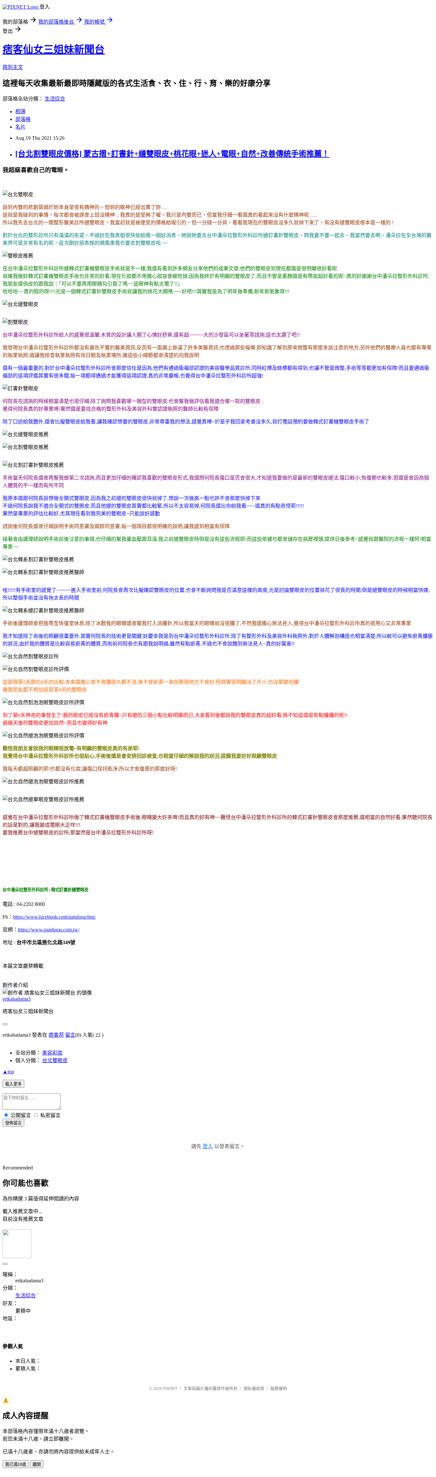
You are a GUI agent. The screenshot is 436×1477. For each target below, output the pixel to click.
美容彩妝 (52, 1053)
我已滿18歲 (15, 1464)
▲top (8, 1071)
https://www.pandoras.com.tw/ (48, 929)
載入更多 (13, 1084)
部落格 (23, 119)
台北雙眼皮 (55, 1060)
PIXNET (170, 1388)
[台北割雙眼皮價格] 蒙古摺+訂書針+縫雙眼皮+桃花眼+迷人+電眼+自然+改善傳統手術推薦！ (172, 154)
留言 (70, 1035)
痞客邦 (56, 1035)
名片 (20, 127)
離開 (37, 1464)
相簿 (20, 111)
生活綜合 (55, 98)
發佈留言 (13, 1123)
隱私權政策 (254, 1388)
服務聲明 (278, 1388)
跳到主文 (13, 67)
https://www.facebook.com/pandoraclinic (54, 917)
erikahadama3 (17, 999)
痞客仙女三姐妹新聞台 (54, 49)
